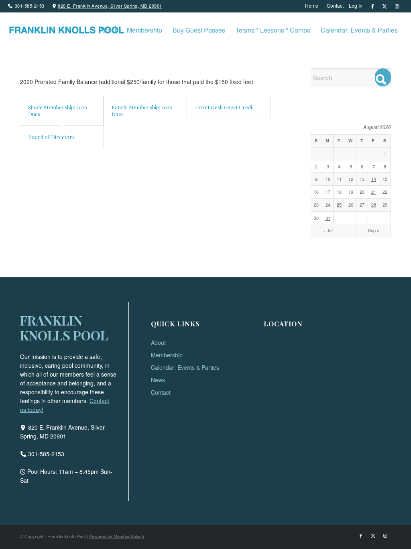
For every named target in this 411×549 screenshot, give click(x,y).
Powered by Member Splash (116, 536)
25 (339, 205)
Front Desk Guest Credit (224, 107)
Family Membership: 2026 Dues (142, 110)
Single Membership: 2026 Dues (57, 110)
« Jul (327, 230)
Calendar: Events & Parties (185, 367)
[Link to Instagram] (397, 6)
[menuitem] (312, 6)
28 (373, 204)
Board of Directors (51, 136)
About (158, 342)
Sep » (373, 230)
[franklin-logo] (66, 30)
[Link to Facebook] (372, 6)
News (158, 380)
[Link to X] (385, 6)
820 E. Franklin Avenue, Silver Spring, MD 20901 (110, 5)
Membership (167, 355)
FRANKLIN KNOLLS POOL (64, 327)
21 (373, 191)
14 (373, 179)
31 (328, 218)
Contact (161, 392)
